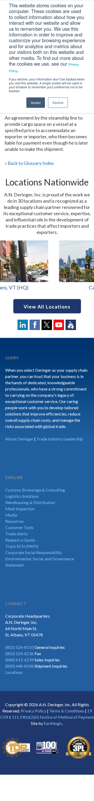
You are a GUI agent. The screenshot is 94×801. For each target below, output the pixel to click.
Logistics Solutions (22, 496)
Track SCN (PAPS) (21, 546)
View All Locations (47, 306)
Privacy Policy (33, 710)
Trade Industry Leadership (59, 438)
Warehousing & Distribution (30, 502)
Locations (14, 672)
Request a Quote (20, 539)
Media (11, 514)
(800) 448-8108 (19, 665)
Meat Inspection (20, 508)
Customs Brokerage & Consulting (35, 489)
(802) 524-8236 (19, 653)
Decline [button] (57, 102)
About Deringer (19, 438)
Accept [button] (35, 102)
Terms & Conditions (66, 710)
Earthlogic (53, 723)
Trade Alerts (16, 533)
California (48, 287)
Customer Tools (19, 527)
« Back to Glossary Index (29, 163)
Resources (14, 521)
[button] (6, 266)
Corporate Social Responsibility (33, 552)
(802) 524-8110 (19, 647)
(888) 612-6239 (19, 659)
